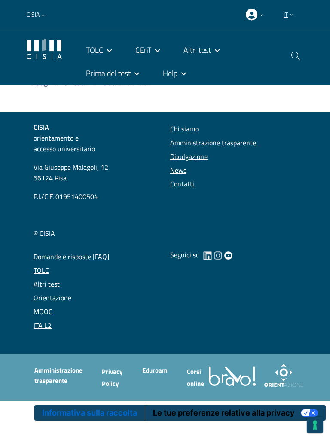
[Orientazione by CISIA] (282, 375)
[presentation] (255, 15)
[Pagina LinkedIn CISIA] (207, 255)
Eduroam (155, 370)
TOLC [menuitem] (94, 50)
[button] (37, 14)
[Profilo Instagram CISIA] (218, 255)
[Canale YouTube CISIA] (228, 255)
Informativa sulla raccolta (89, 412)
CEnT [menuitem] (143, 50)
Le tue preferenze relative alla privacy (224, 412)
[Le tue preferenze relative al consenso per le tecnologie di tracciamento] (315, 425)
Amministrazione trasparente (58, 375)
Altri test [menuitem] (197, 50)
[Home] (44, 48)
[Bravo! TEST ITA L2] (234, 375)
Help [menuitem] (170, 73)
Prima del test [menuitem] (108, 73)
